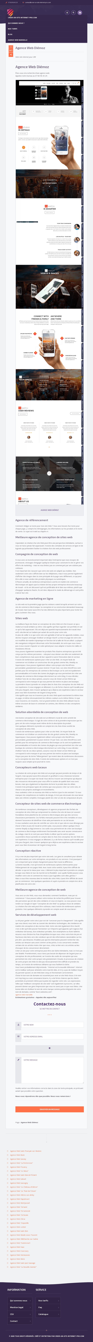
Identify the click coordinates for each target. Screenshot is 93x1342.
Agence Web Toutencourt (20, 1243)
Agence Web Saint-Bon (19, 1231)
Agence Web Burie (17, 1155)
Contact (14, 1321)
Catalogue (43, 1314)
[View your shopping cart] (80, 12)
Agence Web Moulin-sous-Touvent (23, 1235)
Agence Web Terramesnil (20, 1211)
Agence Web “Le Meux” (19, 1171)
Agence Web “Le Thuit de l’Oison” (23, 1191)
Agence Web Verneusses (20, 1255)
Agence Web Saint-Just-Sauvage (22, 1263)
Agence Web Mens (17, 1259)
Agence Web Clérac (17, 1219)
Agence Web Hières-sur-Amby (22, 1195)
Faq (40, 1307)
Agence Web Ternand (18, 1207)
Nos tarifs (12, 29)
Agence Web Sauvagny (19, 1183)
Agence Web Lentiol (18, 1227)
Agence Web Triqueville (19, 1223)
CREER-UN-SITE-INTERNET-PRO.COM (22, 17)
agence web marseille (23, 994)
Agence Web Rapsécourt (20, 1199)
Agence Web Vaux (17, 1247)
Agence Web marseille (17, 40)
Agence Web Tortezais (19, 1215)
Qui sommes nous (18, 1300)
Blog (10, 34)
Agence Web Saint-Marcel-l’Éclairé (23, 1175)
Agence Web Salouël (18, 1179)
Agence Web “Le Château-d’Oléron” (24, 1187)
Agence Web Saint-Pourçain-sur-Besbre (25, 1151)
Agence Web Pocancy (18, 1167)
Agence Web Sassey (18, 1159)
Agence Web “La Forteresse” (21, 1163)
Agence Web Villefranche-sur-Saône (24, 1239)
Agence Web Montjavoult (20, 1203)
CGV (12, 1314)
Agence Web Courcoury (19, 1251)
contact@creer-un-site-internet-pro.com (38, 2)
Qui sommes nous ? (16, 23)
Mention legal (16, 1307)
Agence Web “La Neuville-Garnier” (23, 1267)
